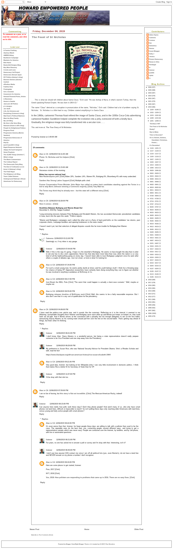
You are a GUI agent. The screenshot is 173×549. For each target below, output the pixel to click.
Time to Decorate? (156, 135)
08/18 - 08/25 (154, 187)
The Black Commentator (12, 159)
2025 (150, 90)
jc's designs (8, 106)
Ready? (152, 129)
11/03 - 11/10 (154, 156)
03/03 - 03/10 (154, 254)
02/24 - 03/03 (154, 257)
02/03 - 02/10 (154, 266)
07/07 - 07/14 (154, 204)
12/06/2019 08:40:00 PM (65, 450)
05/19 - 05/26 (154, 223)
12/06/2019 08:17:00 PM (65, 279)
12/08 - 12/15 (154, 118)
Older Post (138, 529)
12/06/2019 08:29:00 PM (65, 346)
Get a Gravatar (9, 91)
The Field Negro (9, 171)
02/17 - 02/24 (154, 260)
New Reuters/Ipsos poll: (49, 176)
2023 (150, 96)
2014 (150, 291)
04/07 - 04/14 (154, 240)
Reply (41, 160)
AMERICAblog (9, 55)
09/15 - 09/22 (154, 176)
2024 (150, 93)
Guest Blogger (154, 51)
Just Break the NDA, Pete (57, 282)
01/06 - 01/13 (154, 277)
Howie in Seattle (9, 101)
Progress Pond (9, 130)
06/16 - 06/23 (154, 212)
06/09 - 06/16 (154, 215)
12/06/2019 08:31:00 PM (65, 440)
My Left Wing (8, 121)
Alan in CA (43, 154)
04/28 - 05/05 (154, 232)
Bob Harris (7, 62)
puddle (151, 73)
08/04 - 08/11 (154, 193)
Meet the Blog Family (11, 118)
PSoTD (6, 142)
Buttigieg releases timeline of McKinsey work (65, 294)
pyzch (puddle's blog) (11, 145)
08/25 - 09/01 (154, 184)
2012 (150, 296)
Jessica (151, 56)
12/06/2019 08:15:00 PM (59, 404)
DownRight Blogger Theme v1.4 (81, 544)
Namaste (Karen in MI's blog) (14, 125)
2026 (150, 87)
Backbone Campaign (11, 58)
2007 (150, 310)
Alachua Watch (9, 53)
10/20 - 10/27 (154, 162)
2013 (150, 294)
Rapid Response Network (13, 147)
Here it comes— (46, 204)
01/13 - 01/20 (154, 274)
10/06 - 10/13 (154, 168)
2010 (150, 302)
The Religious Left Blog (12, 174)
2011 (150, 299)
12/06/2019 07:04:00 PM (65, 249)
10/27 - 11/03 (154, 159)
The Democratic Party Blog (13, 164)
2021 (150, 101)
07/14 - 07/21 (154, 201)
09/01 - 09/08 (154, 181)
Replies (45, 234)
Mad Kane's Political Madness (14, 116)
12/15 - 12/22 (154, 115)
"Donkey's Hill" (155, 123)
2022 (150, 98)
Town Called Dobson (11, 176)
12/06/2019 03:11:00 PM (63, 238)
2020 (150, 104)
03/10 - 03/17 (154, 251)
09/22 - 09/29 (154, 173)
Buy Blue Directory (10, 67)
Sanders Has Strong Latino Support (54, 180)
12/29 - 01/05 (154, 109)
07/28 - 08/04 (154, 196)
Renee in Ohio (154, 62)
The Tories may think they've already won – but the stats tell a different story (71, 191)
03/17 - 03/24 (154, 249)
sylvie (151, 75)
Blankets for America (11, 60)
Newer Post (34, 529)
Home (86, 529)
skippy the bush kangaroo (13, 150)
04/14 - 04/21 (154, 238)
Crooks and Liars (10, 70)
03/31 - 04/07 (154, 243)
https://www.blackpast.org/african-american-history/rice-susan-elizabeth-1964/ (78, 355)
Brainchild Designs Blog (12, 65)
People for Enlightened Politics (15, 128)
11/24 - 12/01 (154, 148)
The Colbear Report (10, 162)
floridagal (152, 64)
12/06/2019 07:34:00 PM (65, 265)
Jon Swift (7, 108)
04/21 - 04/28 (154, 235)
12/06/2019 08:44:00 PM (65, 462)
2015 (150, 288)
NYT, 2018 (50, 473)
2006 (150, 313)
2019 (150, 107)
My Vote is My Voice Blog (12, 123)
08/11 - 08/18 (154, 190)
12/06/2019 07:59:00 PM (58, 390)
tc (150, 78)
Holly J (151, 54)
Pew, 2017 (50, 469)
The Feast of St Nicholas (158, 126)
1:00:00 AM (52, 137)
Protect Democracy (156, 59)
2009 (150, 305)
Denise (151, 48)
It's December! (155, 145)
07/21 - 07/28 (154, 198)
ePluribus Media (9, 84)
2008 (150, 308)
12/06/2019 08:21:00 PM (65, 333)
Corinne (152, 40)
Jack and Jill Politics (11, 104)
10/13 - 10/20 (154, 165)
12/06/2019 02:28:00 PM (58, 201)
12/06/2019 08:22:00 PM (65, 423)
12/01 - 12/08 (154, 121)
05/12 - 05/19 (154, 226)
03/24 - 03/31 (154, 246)
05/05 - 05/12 (154, 229)
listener (151, 70)
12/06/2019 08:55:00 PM (65, 291)
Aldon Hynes (153, 35)
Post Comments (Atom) (46, 535)
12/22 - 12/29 (154, 112)
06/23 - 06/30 (154, 210)
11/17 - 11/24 (154, 151)
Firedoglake (8, 89)
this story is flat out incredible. (73, 393)
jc (149, 67)
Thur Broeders (110, 544)
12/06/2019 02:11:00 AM (58, 154)
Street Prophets (9, 152)
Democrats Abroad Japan (13, 75)
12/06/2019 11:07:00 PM (65, 374)
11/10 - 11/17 (154, 153)
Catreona (152, 37)
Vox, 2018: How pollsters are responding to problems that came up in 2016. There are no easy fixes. (87, 477)
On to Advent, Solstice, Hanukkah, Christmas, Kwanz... (158, 140)
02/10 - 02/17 (154, 263)
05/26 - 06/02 (154, 221)
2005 (150, 316)
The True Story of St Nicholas (58, 127)
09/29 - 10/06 (154, 170)
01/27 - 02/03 (154, 268)
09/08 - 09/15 (154, 179)
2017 (150, 282)
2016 (150, 285)
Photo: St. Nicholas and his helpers (54, 157)
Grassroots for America (12, 94)
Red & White (154, 132)
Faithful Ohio (8, 87)
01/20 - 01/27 (154, 271)
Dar (150, 43)
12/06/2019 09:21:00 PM (65, 362)
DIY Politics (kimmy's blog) (13, 77)
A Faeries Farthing (10, 50)
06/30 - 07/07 (154, 207)
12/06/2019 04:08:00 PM (58, 309)
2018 (150, 279)
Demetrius (153, 45)
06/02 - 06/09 (154, 218)
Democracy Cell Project (12, 72)
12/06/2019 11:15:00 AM (58, 167)
